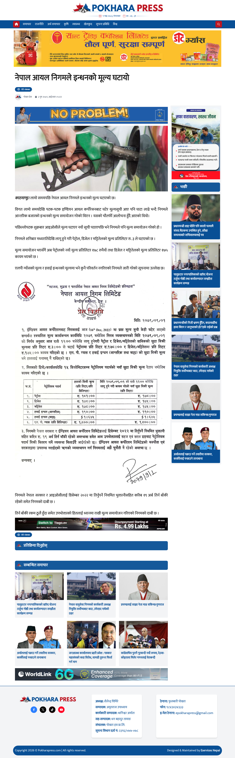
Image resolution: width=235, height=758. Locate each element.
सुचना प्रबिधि (102, 24)
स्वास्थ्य (76, 24)
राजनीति (39, 24)
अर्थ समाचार (53, 24)
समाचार (27, 24)
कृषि (66, 24)
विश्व (115, 24)
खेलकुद (88, 24)
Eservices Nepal (210, 750)
